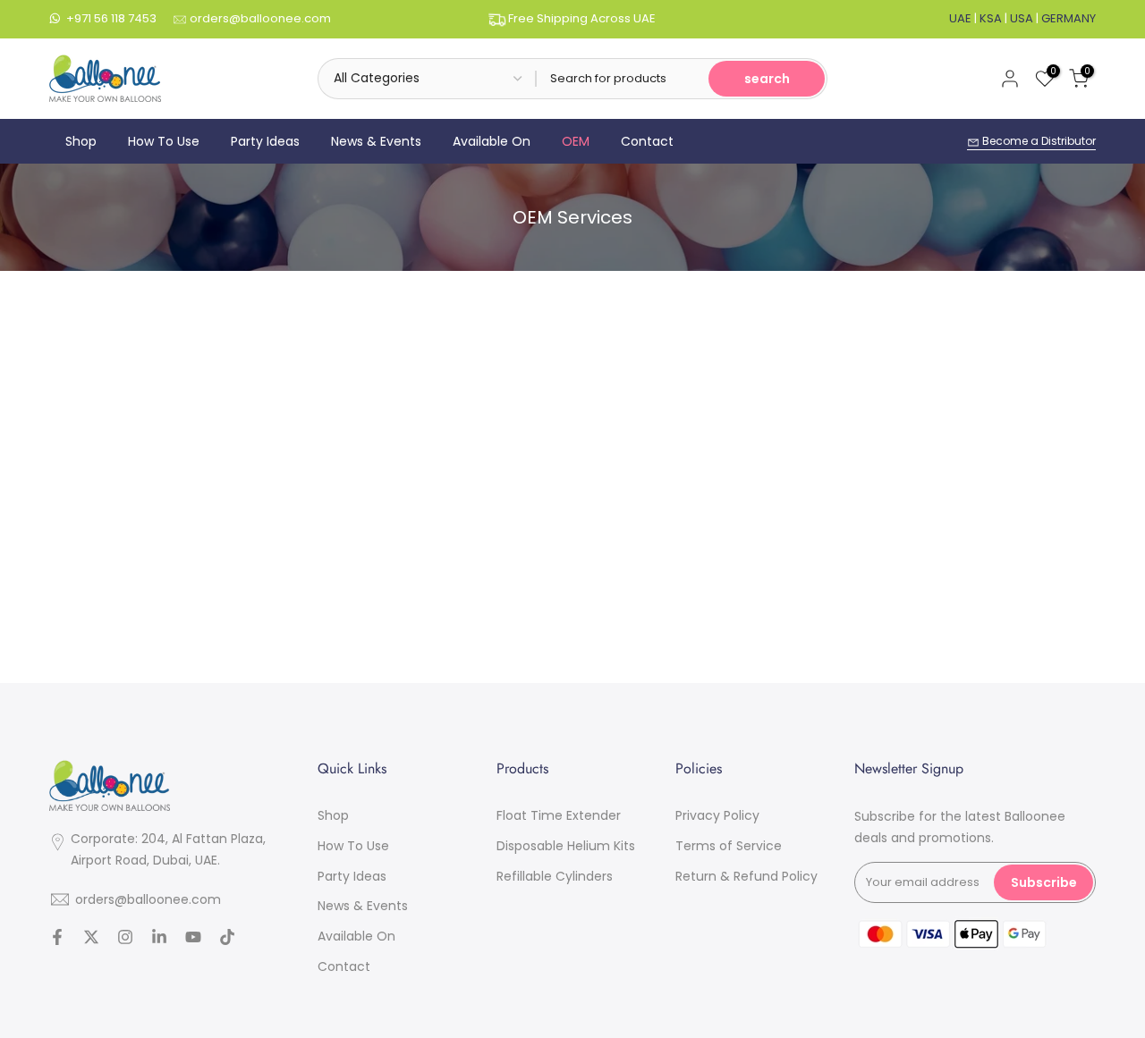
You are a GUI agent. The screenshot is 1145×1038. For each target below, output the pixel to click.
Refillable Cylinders (554, 875)
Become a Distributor (1038, 140)
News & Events (376, 141)
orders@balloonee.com (260, 18)
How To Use (163, 141)
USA (1021, 18)
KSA (991, 18)
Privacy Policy (717, 815)
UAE (960, 18)
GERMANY (1068, 18)
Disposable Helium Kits (565, 845)
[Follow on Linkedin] (159, 938)
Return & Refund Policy (746, 875)
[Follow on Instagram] (125, 938)
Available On (491, 141)
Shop (81, 141)
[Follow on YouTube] (193, 938)
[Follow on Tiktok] (227, 938)
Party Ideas (265, 141)
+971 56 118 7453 (111, 18)
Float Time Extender (558, 815)
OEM (575, 141)
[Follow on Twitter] (91, 938)
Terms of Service (728, 845)
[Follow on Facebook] (57, 938)
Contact (647, 141)
